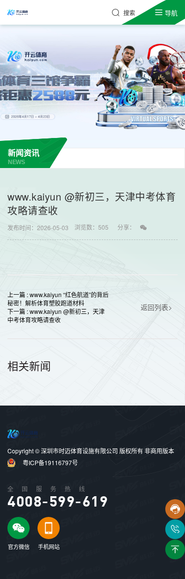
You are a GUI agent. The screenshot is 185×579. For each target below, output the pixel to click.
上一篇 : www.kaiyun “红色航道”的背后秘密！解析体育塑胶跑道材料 (58, 298)
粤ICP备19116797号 (50, 462)
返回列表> (156, 307)
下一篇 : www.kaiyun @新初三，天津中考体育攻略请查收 (56, 315)
